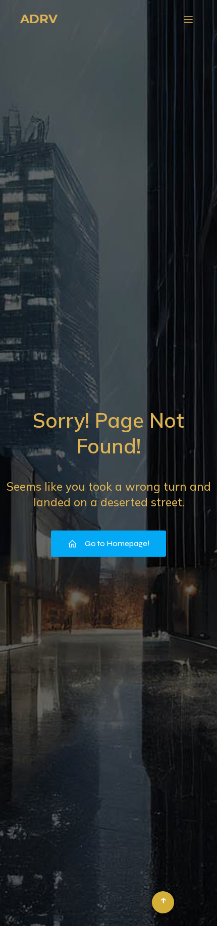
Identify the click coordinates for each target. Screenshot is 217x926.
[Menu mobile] (188, 19)
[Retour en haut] (163, 902)
